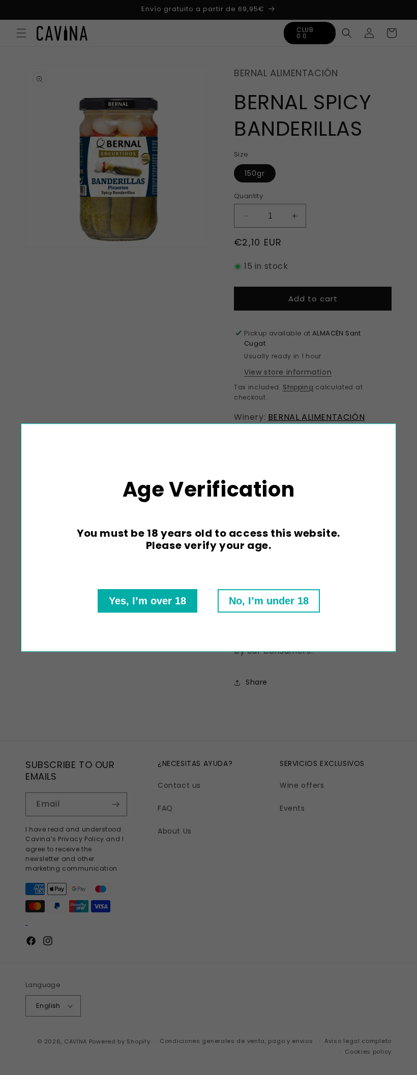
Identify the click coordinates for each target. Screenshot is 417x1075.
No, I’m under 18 (269, 600)
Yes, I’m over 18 (147, 600)
